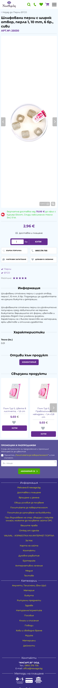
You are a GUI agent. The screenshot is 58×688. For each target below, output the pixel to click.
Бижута (29, 595)
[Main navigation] (54, 4)
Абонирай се (28, 471)
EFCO (7, 272)
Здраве (29, 605)
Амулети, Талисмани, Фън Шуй (29, 585)
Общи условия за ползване (29, 502)
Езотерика (29, 560)
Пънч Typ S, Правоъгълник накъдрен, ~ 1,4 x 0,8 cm (43, 413)
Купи (38, 241)
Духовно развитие (29, 555)
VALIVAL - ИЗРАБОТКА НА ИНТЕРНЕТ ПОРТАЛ (29, 535)
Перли (7, 269)
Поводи (29, 625)
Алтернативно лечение (29, 565)
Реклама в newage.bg (29, 487)
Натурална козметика (29, 610)
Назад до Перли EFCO (15, 12)
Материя (29, 590)
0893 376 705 (32, 665)
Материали (29, 640)
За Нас (29, 540)
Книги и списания (29, 620)
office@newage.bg (33, 668)
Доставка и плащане (29, 492)
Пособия (29, 615)
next (53, 407)
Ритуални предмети (29, 600)
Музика (29, 635)
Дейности (29, 645)
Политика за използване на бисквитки (29, 512)
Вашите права (29, 525)
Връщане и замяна (29, 497)
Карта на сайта (29, 545)
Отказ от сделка (29, 530)
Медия (29, 570)
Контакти (29, 550)
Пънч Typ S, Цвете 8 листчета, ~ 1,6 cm (14, 410)
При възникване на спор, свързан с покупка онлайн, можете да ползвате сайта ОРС (29, 519)
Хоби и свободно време (29, 630)
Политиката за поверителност (31, 455)
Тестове (29, 575)
